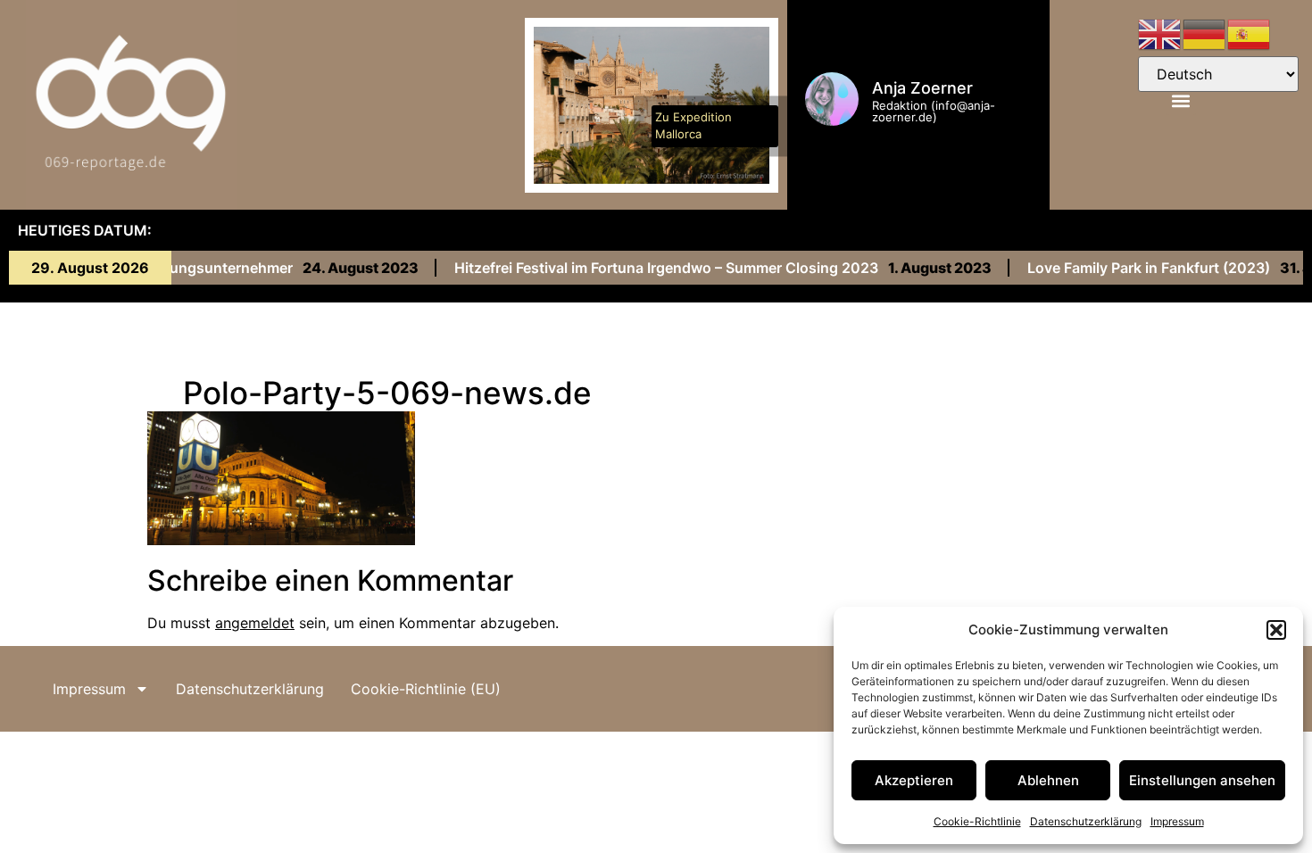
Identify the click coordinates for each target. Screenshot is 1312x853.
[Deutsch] (1205, 33)
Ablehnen (1048, 780)
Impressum (1177, 821)
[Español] (1249, 33)
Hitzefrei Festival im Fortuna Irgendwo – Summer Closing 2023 (650, 268)
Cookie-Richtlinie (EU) (426, 689)
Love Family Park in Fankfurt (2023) (1132, 268)
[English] (1160, 33)
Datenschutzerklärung (1086, 821)
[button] (1276, 630)
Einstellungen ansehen (1202, 780)
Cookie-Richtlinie (977, 821)
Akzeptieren (914, 780)
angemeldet (255, 623)
